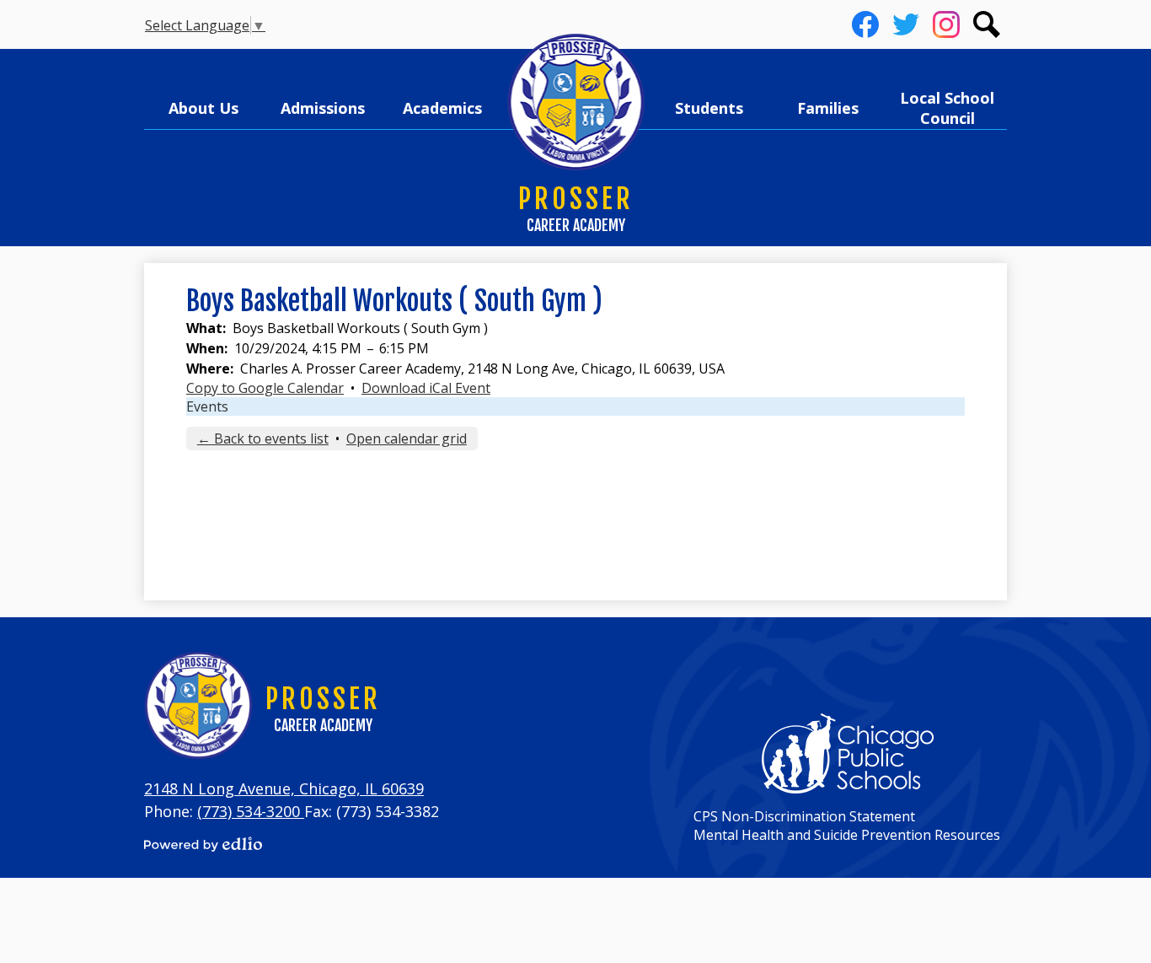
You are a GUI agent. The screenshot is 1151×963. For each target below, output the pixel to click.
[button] (204, 108)
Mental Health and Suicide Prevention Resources (846, 835)
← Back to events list (263, 438)
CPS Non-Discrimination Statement (804, 816)
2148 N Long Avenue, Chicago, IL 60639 (284, 788)
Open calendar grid (406, 438)
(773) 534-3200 (250, 811)
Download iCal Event (425, 388)
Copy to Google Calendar (265, 388)
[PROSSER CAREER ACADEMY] (576, 102)
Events (207, 406)
